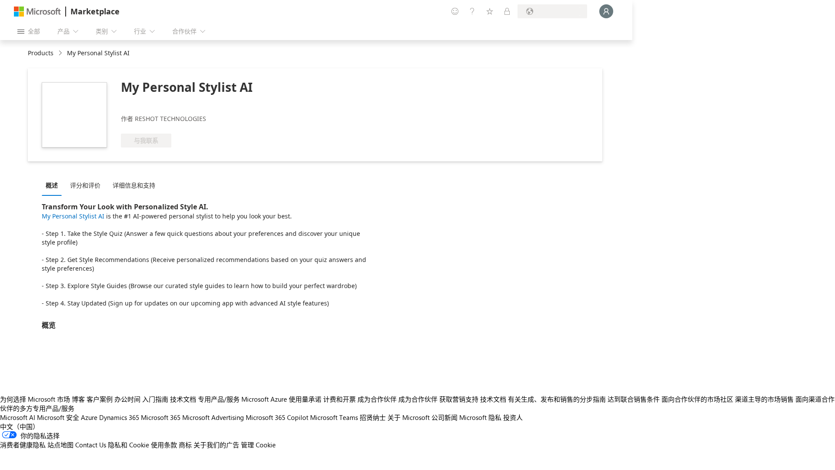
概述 (52, 185)
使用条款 (164, 444)
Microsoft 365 (160, 417)
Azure (89, 417)
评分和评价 (85, 185)
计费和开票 (339, 399)
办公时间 (127, 399)
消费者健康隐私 (23, 444)
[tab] (54, 185)
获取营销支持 (458, 399)
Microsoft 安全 (58, 417)
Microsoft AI (17, 417)
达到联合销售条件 (634, 399)
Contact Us (90, 444)
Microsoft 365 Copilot (277, 417)
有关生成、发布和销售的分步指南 (557, 399)
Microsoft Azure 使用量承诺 (281, 399)
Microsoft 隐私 (480, 417)
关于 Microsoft (408, 417)
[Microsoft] (37, 12)
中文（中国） (19, 426)
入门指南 (155, 399)
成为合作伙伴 (377, 399)
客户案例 (100, 399)
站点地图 (60, 444)
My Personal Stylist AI (73, 216)
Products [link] (40, 53)
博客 (78, 399)
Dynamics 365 (119, 417)
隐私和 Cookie (128, 444)
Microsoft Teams (334, 417)
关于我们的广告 (216, 444)
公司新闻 (444, 417)
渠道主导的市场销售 (764, 399)
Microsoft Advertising (213, 417)
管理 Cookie (258, 444)
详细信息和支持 (134, 185)
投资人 (513, 417)
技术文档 (183, 399)
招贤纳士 (373, 417)
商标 (185, 444)
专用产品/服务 (219, 399)
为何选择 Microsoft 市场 (35, 399)
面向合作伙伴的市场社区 (697, 399)
